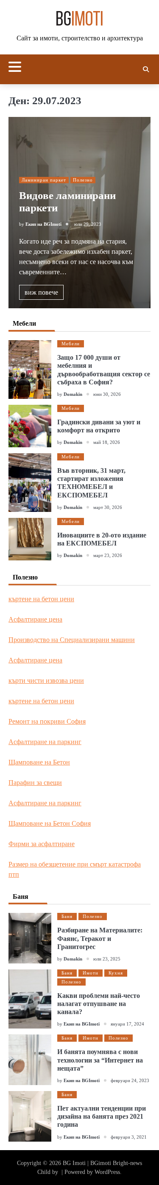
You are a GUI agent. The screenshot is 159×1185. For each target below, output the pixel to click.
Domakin (73, 394)
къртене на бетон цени (41, 598)
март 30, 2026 (107, 507)
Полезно (83, 179)
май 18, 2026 (106, 442)
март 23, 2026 (107, 555)
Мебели (70, 343)
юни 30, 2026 (107, 394)
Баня (67, 916)
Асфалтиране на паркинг (44, 741)
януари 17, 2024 (127, 1023)
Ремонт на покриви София (47, 721)
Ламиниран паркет (44, 179)
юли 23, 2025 (106, 958)
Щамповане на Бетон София (49, 823)
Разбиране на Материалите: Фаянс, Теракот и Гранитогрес (99, 938)
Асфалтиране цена (35, 619)
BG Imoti (74, 1163)
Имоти (90, 972)
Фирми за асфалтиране (41, 843)
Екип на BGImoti (43, 224)
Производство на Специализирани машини (71, 639)
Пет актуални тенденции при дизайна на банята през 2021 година (101, 1116)
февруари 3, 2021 (129, 1137)
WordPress (107, 1172)
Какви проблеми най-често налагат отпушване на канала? (98, 1003)
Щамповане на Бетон (39, 762)
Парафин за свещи (35, 782)
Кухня (116, 972)
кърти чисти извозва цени (46, 680)
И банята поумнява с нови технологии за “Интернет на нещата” (100, 1059)
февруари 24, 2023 (130, 1080)
